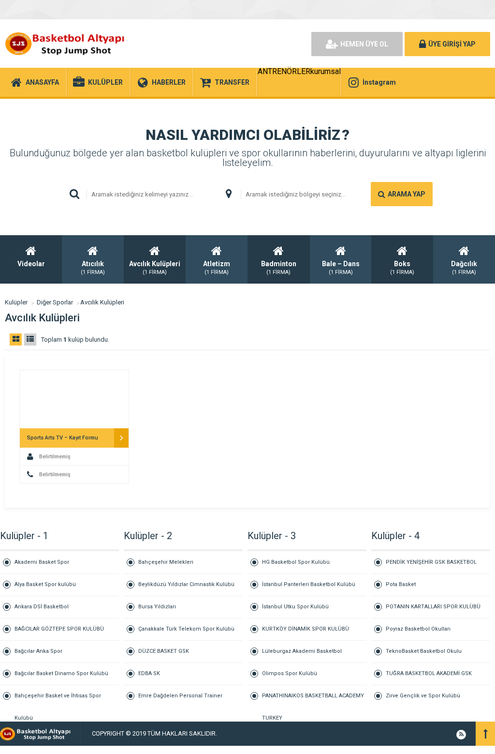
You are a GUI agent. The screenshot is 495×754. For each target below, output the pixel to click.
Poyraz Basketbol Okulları (418, 629)
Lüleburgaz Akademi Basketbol (302, 651)
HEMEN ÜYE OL (364, 44)
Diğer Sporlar (55, 302)
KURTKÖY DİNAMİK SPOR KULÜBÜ (305, 629)
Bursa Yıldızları (157, 606)
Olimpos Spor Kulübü (289, 673)
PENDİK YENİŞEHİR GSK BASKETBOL (431, 562)
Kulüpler (16, 302)
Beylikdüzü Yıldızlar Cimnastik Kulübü (186, 584)
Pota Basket (401, 584)
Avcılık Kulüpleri (102, 302)
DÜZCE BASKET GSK (163, 651)
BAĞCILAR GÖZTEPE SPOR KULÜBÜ (59, 629)
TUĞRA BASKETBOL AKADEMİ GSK (429, 673)
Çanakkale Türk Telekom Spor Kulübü (186, 629)
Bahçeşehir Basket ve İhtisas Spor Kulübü (58, 700)
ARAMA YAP (406, 194)
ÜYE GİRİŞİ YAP (452, 44)
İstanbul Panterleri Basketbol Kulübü (308, 584)
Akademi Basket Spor (42, 562)
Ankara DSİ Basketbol (42, 606)
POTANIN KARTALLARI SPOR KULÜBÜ (433, 606)
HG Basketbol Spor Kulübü (296, 562)
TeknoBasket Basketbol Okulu (424, 651)
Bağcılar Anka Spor (38, 651)
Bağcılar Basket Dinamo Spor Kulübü (61, 673)
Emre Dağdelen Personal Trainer (180, 696)
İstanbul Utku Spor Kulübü (295, 606)
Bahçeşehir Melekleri (165, 562)
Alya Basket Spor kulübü (45, 584)
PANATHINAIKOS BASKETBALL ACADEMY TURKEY (313, 700)
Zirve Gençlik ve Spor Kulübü (423, 696)
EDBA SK (149, 673)
